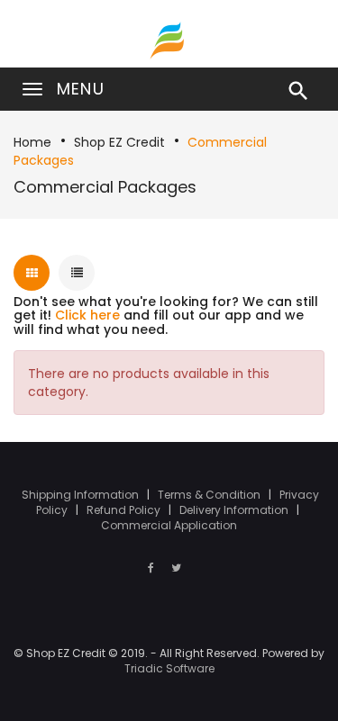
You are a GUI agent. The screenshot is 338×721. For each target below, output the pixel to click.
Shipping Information (82, 494)
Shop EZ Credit (119, 142)
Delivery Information (235, 510)
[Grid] (32, 273)
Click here (87, 315)
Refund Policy (125, 510)
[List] (77, 273)
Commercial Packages (105, 187)
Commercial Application (169, 525)
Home (32, 142)
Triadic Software (169, 668)
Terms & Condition (210, 494)
